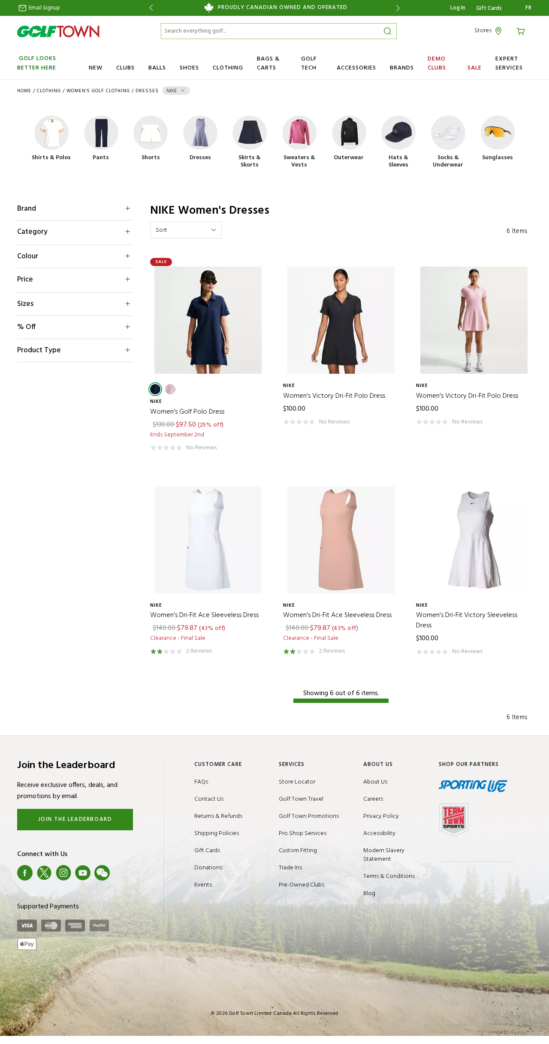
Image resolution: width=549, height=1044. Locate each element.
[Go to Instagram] (63, 872)
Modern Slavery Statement (383, 855)
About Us (375, 782)
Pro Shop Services (302, 833)
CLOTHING (228, 68)
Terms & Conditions (389, 876)
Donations (208, 868)
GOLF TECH (309, 63)
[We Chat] (102, 872)
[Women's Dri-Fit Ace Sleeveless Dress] (208, 539)
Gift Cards (489, 8)
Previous (149, 8)
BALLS (157, 68)
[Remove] (183, 91)
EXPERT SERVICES (509, 63)
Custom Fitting (298, 851)
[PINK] (170, 389)
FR (528, 8)
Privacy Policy (381, 816)
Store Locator (297, 782)
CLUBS (125, 68)
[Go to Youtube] (82, 872)
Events (203, 885)
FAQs (201, 782)
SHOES (189, 68)
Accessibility (379, 833)
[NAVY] (155, 389)
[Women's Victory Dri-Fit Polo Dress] (341, 320)
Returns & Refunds (218, 816)
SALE (475, 68)
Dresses (147, 91)
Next (399, 8)
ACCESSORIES (356, 68)
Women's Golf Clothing (98, 91)
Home (24, 91)
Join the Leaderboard (75, 819)
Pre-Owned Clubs (301, 885)
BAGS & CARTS (268, 63)
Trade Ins (290, 868)
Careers (373, 799)
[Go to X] (44, 872)
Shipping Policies (216, 833)
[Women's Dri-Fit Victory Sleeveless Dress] (474, 539)
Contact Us (208, 799)
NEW (96, 68)
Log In (457, 7)
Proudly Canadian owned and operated (282, 7)
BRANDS (402, 68)
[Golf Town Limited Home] (58, 31)
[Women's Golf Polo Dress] (208, 320)
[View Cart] (522, 30)
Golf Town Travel (301, 799)
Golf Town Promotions (309, 816)
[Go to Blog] (121, 872)
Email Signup (43, 7)
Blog (369, 894)
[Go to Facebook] (25, 872)
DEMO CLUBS (437, 63)
